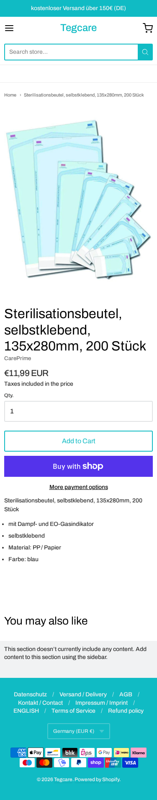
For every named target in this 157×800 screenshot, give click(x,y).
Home (10, 94)
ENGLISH (26, 711)
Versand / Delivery (83, 694)
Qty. (9, 395)
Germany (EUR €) (73, 731)
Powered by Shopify (97, 779)
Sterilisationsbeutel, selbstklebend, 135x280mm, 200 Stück (84, 94)
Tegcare (78, 27)
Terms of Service (73, 711)
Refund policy (126, 711)
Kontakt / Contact (40, 703)
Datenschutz (30, 694)
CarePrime (17, 358)
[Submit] (145, 52)
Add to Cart (78, 440)
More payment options (78, 487)
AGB (125, 694)
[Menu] (19, 28)
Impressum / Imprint (101, 703)
